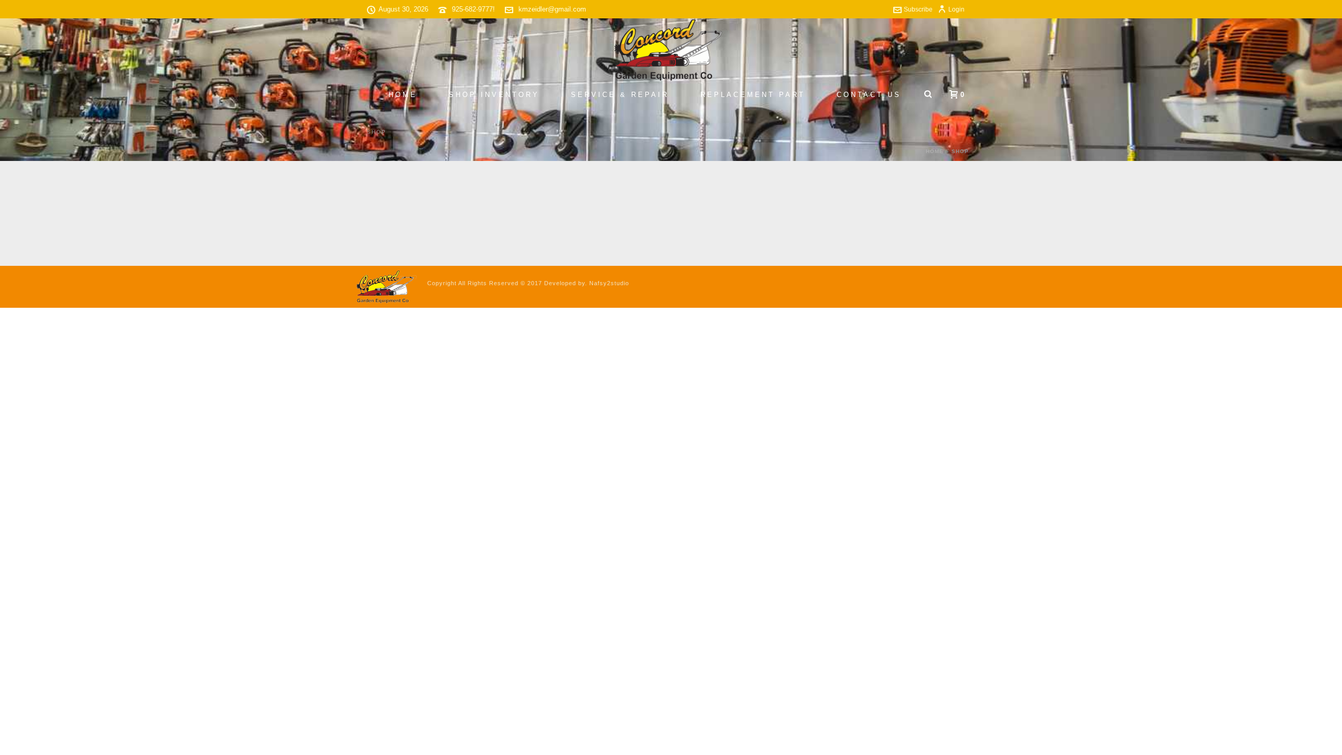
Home (402, 95)
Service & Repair (620, 95)
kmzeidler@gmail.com (552, 9)
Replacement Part (752, 95)
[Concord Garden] (671, 49)
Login (956, 9)
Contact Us (869, 95)
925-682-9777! (473, 9)
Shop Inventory (494, 95)
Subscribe (918, 9)
